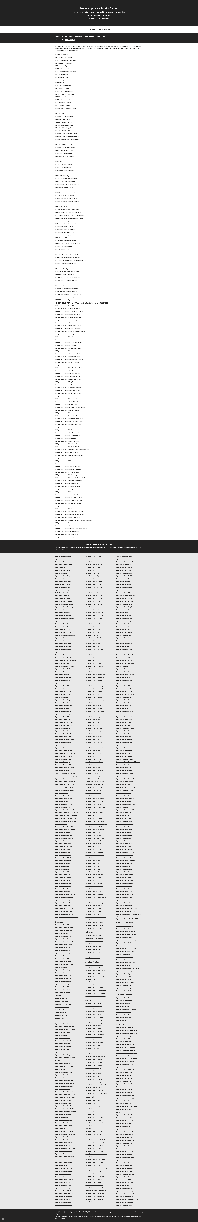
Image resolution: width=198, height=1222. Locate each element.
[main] (99, 13)
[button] (3, 1219)
